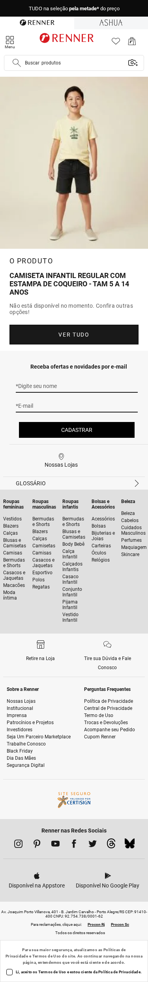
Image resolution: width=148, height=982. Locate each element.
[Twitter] (92, 845)
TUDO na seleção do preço (74, 8)
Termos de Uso (46, 956)
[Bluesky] (130, 845)
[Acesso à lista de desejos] (116, 43)
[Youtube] (55, 845)
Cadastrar (76, 430)
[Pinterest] (37, 845)
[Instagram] (18, 845)
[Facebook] (74, 845)
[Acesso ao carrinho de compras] (132, 43)
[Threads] (111, 845)
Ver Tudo (73, 334)
